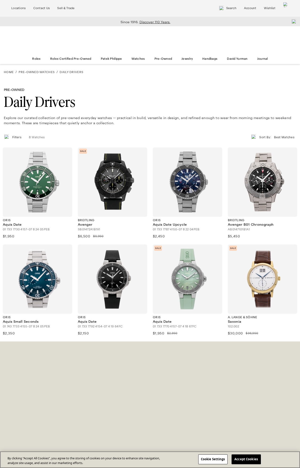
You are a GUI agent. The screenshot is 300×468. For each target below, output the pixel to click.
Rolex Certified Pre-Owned (70, 58)
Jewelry (187, 58)
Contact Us (41, 8)
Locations (18, 8)
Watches (138, 58)
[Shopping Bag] (286, 8)
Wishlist (269, 8)
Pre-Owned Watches (37, 72)
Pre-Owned (163, 58)
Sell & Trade (66, 8)
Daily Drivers (71, 72)
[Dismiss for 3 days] (292, 21)
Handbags (210, 58)
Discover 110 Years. (154, 22)
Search (231, 8)
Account (250, 8)
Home (9, 72)
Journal (262, 58)
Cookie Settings (213, 459)
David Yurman (237, 58)
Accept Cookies (246, 459)
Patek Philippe (111, 58)
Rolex (36, 58)
